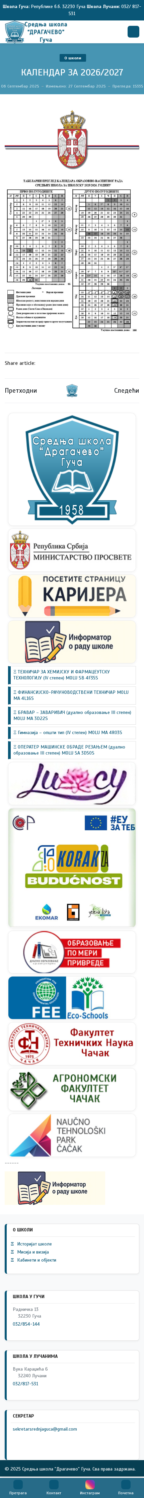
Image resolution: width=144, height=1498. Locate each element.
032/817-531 (25, 1384)
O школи (72, 58)
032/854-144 (26, 1324)
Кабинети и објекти (33, 1260)
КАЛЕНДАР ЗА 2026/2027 (72, 72)
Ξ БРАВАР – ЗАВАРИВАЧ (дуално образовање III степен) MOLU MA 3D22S (72, 715)
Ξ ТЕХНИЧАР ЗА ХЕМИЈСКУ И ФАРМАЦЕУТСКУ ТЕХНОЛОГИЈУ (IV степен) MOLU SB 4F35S (61, 675)
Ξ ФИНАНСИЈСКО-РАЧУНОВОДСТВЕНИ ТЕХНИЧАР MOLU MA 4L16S (71, 695)
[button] (18, 1488)
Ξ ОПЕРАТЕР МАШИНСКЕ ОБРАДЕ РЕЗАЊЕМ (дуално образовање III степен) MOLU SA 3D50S (69, 750)
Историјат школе (31, 1244)
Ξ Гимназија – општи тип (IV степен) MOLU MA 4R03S (67, 732)
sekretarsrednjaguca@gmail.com (45, 1429)
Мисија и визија (30, 1252)
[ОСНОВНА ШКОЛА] (36, 31)
